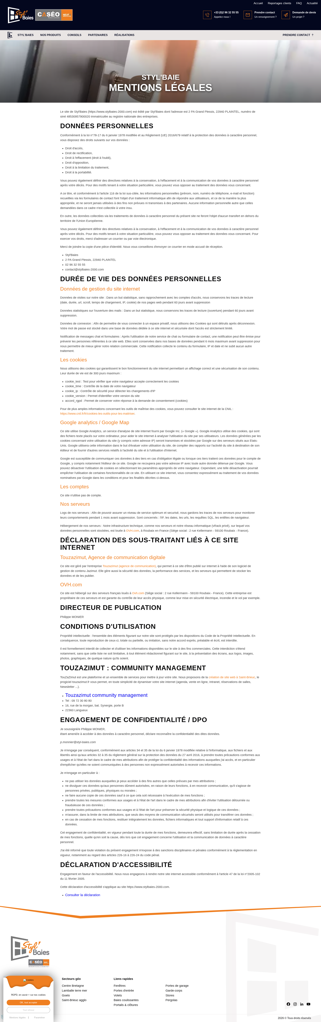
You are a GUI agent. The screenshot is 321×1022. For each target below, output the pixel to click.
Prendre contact (296, 35)
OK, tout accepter (28, 1002)
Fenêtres (120, 985)
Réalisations (124, 35)
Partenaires (98, 35)
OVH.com (132, 530)
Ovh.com (138, 593)
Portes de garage (177, 985)
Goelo (66, 995)
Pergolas (171, 1000)
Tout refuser (28, 1010)
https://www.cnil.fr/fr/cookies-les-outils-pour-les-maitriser (97, 413)
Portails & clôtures (126, 1005)
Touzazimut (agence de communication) (129, 566)
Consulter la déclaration (82, 895)
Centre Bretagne (73, 985)
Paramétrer (39, 1017)
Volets (118, 995)
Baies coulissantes (126, 1000)
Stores (170, 995)
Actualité (312, 3)
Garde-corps (174, 990)
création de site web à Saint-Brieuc (232, 677)
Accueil (258, 3)
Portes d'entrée (124, 990)
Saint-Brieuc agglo (74, 1000)
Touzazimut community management (106, 695)
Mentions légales (17, 1017)
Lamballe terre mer (74, 990)
